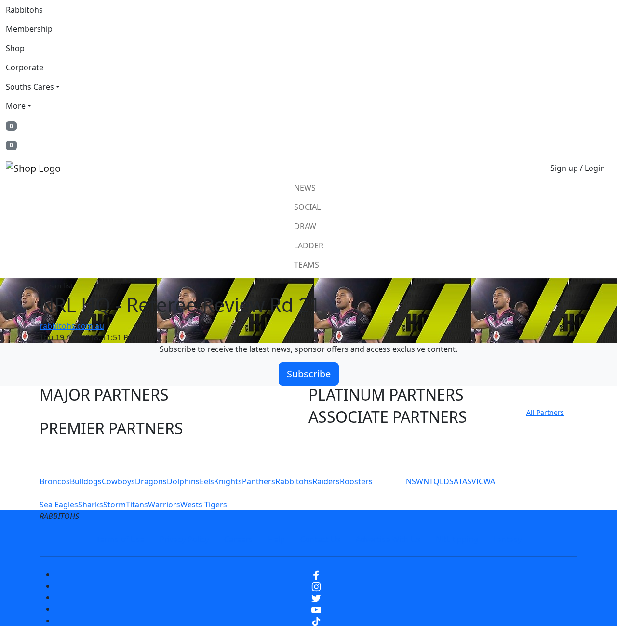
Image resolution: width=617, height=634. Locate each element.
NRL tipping (457, 539)
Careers (238, 539)
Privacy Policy (184, 539)
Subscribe (309, 373)
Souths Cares (30, 86)
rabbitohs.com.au (72, 326)
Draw (305, 226)
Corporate (24, 67)
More (16, 106)
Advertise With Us (388, 539)
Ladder (308, 245)
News (305, 187)
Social (307, 207)
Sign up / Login (577, 168)
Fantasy (508, 539)
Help (276, 539)
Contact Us (320, 539)
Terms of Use (120, 539)
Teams (306, 264)
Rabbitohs (24, 9)
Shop (15, 48)
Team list (58, 285)
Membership (29, 29)
